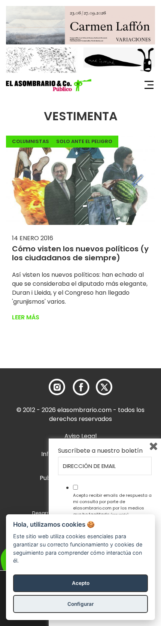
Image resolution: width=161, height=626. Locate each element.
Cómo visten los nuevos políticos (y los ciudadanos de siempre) (80, 253)
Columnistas (30, 141)
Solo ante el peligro (84, 141)
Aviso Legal (80, 436)
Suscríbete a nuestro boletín (100, 451)
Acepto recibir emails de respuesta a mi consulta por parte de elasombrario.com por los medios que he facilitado (112, 504)
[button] (48, 85)
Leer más (25, 317)
